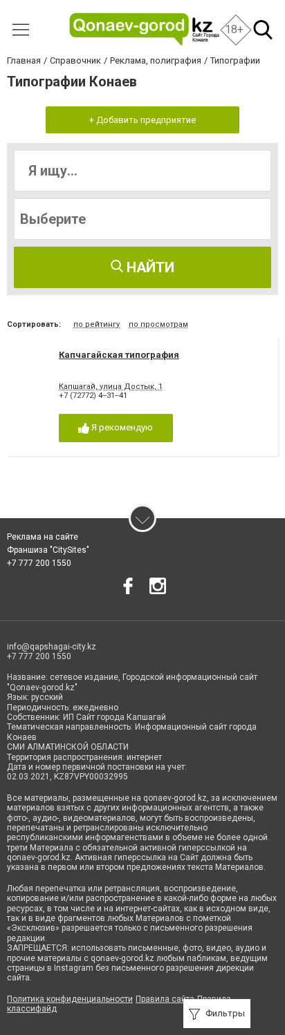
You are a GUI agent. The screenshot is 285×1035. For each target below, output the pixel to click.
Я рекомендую (121, 427)
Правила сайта (165, 999)
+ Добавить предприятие (142, 120)
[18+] (144, 29)
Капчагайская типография (119, 355)
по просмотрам (158, 324)
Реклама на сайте (42, 537)
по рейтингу (96, 324)
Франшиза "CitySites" (48, 550)
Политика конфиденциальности (70, 999)
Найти (148, 267)
